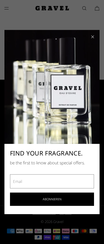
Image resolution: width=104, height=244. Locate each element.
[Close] (93, 37)
